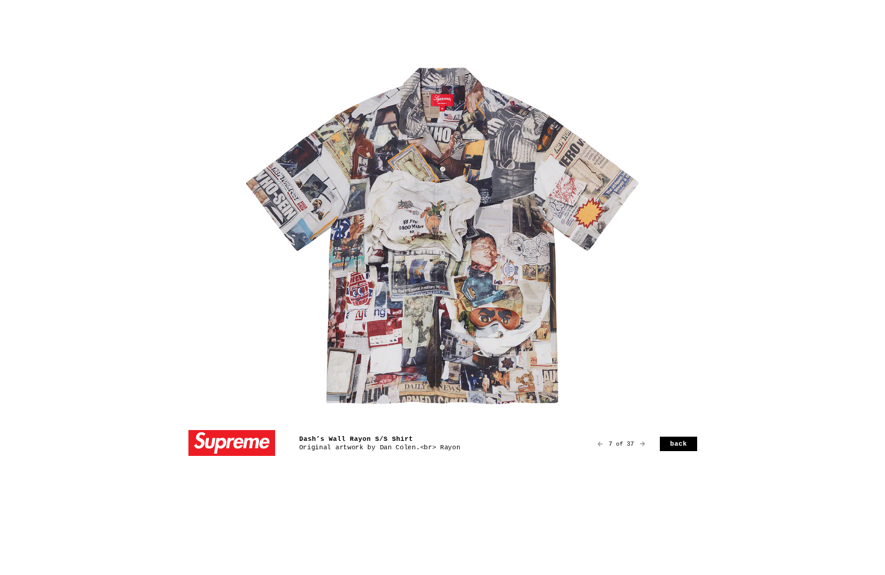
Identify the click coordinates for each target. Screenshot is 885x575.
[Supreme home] (231, 444)
